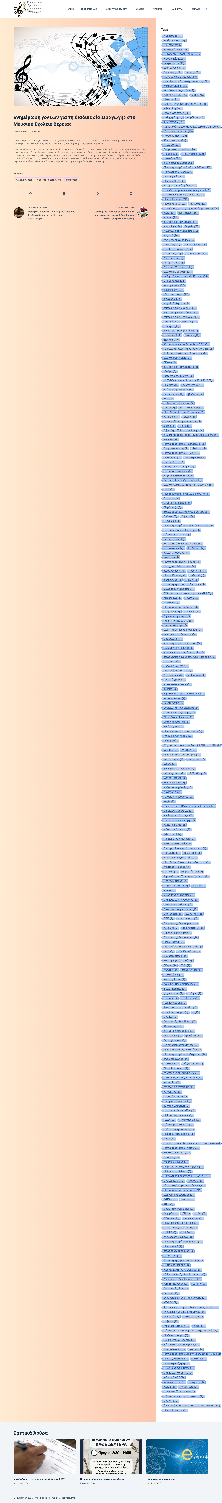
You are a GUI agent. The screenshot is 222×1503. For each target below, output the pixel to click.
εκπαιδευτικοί (173, 394)
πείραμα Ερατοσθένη (178, 389)
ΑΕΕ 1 (169, 1386)
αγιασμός (172, 244)
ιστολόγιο (171, 1063)
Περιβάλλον (173, 262)
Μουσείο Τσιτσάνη (176, 1325)
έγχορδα (171, 1213)
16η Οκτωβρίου (189, 951)
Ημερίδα (170, 384)
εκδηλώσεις (172, 1035)
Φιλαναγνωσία (175, 85)
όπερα (189, 416)
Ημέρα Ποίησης (175, 575)
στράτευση (172, 1255)
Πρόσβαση (172, 457)
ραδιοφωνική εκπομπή (179, 1129)
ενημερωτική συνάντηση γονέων (184, 1297)
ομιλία (169, 407)
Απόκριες (171, 416)
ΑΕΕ (169, 212)
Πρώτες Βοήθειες (175, 1358)
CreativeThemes (68, 1497)
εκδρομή (197, 575)
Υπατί (199, 1325)
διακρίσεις (173, 72)
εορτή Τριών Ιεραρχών (179, 466)
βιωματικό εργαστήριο (180, 149)
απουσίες (171, 1157)
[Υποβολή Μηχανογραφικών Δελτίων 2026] (45, 1456)
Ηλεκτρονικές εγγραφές (161, 1478)
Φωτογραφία (173, 1026)
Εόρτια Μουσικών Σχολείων (182, 529)
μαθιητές (171, 1400)
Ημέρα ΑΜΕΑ (174, 180)
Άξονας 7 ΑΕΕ (174, 1377)
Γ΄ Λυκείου (172, 520)
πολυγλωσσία (189, 1119)
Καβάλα (170, 1321)
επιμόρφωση (195, 244)
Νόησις (170, 965)
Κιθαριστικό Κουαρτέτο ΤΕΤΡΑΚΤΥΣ (186, 1176)
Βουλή (191, 579)
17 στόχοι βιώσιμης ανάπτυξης (183, 1396)
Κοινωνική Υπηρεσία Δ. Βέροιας (184, 1185)
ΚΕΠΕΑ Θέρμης (175, 1002)
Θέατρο (171, 99)
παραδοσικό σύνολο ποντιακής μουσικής (189, 656)
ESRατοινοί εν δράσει (178, 403)
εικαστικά (171, 557)
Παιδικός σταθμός (176, 1335)
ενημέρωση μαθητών (178, 1236)
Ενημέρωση (36, 132)
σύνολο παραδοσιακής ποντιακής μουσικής (190, 434)
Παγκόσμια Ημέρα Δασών (181, 607)
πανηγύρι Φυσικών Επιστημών (184, 652)
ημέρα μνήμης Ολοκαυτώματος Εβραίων (189, 806)
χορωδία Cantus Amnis (179, 768)
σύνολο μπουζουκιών (178, 1124)
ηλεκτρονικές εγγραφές (179, 712)
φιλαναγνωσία (174, 773)
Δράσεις (140, 9)
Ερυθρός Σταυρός (176, 1012)
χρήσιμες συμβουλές (178, 787)
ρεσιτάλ (170, 998)
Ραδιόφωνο (174, 40)
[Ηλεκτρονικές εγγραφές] (177, 1456)
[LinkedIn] (131, 193)
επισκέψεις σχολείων (178, 810)
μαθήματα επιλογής (177, 1101)
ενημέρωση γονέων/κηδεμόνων (184, 1311)
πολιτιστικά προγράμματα (181, 366)
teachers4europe (175, 625)
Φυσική (171, 153)
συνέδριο (192, 611)
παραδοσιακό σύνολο (178, 475)
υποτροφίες (172, 913)
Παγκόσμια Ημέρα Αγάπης (181, 1147)
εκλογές (198, 1358)
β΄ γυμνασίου (193, 1063)
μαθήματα (193, 1035)
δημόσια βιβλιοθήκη (177, 932)
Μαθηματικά (173, 258)
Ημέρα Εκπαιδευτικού (178, 1133)
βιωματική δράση (176, 448)
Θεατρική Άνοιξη (191, 407)
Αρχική (71, 9)
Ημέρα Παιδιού (174, 782)
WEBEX (188, 749)
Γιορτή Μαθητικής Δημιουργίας (183, 1166)
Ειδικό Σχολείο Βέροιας (179, 1339)
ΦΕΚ (168, 1204)
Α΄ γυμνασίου (174, 285)
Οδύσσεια (171, 1218)
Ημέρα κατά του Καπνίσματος (183, 731)
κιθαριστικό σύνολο (177, 829)
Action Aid (171, 1082)
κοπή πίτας (196, 759)
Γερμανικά (172, 611)
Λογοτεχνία (174, 58)
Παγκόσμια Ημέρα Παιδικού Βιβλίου (187, 167)
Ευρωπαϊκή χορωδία (177, 471)
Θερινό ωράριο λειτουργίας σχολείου (102, 1478)
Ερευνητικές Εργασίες (178, 1194)
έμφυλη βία (172, 597)
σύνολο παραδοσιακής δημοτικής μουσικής (190, 1330)
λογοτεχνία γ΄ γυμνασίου (180, 1007)
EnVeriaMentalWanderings (181, 1044)
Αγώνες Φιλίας (174, 824)
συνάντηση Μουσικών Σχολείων (184, 584)
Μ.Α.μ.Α (170, 970)
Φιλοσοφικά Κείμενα (177, 904)
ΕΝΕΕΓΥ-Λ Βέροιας (177, 1152)
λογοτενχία (172, 792)
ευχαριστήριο (173, 759)
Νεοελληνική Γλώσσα (178, 717)
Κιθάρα (170, 371)
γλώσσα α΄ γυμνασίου (178, 895)
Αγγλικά (171, 235)
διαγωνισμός (173, 674)
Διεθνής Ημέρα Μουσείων (180, 984)
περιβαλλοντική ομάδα (179, 185)
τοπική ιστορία (174, 1382)
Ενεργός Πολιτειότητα (178, 647)
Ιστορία (192, 335)
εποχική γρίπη (174, 679)
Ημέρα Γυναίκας (175, 1410)
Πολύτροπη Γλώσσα (177, 1171)
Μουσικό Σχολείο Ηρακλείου (182, 1279)
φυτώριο (170, 740)
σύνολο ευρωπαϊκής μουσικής (184, 194)
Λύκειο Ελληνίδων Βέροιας (181, 1344)
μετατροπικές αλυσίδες (179, 1110)
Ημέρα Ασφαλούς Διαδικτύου (182, 1049)
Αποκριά (171, 927)
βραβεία (170, 871)
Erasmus (171, 602)
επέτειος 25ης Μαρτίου (179, 307)
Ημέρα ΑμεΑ (173, 1246)
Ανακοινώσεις (23, 179)
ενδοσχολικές (173, 548)
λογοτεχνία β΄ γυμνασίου (181, 230)
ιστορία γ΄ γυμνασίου (178, 796)
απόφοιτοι (172, 298)
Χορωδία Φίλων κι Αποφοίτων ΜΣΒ (186, 344)
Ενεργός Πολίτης (175, 665)
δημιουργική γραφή (177, 616)
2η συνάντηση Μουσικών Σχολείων (186, 876)
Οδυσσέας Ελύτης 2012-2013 (182, 1077)
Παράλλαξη (172, 507)
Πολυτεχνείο (173, 176)
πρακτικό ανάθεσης (177, 684)
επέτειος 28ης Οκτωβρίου (181, 316)
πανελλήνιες (193, 1218)
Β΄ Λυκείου (196, 548)
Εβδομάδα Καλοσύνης (178, 1368)
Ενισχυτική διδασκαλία (179, 566)
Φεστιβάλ (172, 158)
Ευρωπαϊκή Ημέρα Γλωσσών (182, 543)
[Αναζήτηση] (207, 9)
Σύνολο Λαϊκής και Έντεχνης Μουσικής (188, 484)
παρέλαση (194, 913)
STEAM (170, 1199)
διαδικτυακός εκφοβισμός (180, 1227)
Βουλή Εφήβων (174, 988)
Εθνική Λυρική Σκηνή (178, 960)
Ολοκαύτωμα (193, 1316)
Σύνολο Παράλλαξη (178, 271)
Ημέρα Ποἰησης (175, 199)
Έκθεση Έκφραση (176, 1105)
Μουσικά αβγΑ (175, 135)
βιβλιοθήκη (197, 773)
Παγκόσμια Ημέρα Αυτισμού (182, 1190)
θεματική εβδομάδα (177, 502)
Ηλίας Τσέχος (173, 941)
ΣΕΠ (168, 918)
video (198, 94)
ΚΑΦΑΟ (170, 1302)
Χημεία (199, 885)
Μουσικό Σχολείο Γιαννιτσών (182, 946)
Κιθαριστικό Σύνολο (178, 171)
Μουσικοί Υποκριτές (178, 267)
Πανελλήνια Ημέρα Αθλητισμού (184, 412)
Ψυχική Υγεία (173, 461)
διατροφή (197, 1382)
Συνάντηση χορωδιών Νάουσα (183, 1260)
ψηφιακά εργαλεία (176, 721)
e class (189, 321)
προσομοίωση (174, 570)
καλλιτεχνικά (173, 726)
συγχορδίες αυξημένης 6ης (181, 1073)
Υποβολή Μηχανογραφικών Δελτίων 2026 (39, 1478)
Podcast (199, 448)
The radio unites (175, 881)
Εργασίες (171, 339)
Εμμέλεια (195, 117)
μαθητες (194, 993)
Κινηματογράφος (176, 294)
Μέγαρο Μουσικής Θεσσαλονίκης (185, 848)
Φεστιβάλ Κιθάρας (176, 866)
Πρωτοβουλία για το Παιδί (180, 1222)
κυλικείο (199, 1283)
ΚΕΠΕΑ (170, 1232)
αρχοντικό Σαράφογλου (179, 1391)
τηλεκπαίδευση (174, 698)
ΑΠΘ (168, 951)
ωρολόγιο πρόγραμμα (178, 1087)
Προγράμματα (174, 203)
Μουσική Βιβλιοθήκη (177, 670)
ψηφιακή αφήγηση (176, 1363)
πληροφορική (194, 457)
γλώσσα (195, 1180)
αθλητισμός (172, 579)
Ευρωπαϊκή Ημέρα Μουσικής (182, 629)
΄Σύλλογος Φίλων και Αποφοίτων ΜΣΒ (188, 348)
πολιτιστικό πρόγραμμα (180, 221)
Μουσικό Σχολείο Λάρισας (181, 923)
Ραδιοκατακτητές (177, 113)
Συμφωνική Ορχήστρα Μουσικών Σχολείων (191, 1307)
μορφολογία (173, 638)
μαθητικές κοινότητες (178, 1372)
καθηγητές (173, 117)
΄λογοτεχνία (188, 1386)
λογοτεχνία (197, 570)
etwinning (172, 226)
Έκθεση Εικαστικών (177, 843)
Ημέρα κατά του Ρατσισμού (181, 754)
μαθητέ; (170, 1016)
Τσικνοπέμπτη (193, 927)
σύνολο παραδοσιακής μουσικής (186, 81)
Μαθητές (71, 179)
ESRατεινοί (188, 212)
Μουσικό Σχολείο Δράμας (180, 937)
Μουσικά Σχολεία (176, 1288)
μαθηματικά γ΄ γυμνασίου (180, 899)
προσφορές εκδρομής (178, 1251)
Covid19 (170, 749)
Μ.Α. (185, 965)
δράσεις (170, 516)
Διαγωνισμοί (174, 63)
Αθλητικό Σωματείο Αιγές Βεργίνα (186, 276)
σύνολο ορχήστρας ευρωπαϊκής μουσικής (190, 208)
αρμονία (197, 203)
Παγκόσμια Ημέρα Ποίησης (181, 561)
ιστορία (196, 1349)
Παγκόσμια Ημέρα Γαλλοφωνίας (184, 1054)
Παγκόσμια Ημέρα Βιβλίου (181, 452)
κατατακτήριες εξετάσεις (180, 312)
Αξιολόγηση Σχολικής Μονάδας (183, 693)
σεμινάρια (171, 661)
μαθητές (172, 45)
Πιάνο (185, 425)
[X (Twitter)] (64, 193)
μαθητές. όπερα (175, 955)
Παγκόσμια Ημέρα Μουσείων (182, 1241)
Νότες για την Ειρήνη (178, 375)
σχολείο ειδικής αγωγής (179, 820)
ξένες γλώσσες (174, 1040)
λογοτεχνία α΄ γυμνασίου (181, 330)
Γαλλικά (171, 321)
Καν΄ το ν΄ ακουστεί (178, 131)
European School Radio (182, 54)
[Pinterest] (97, 193)
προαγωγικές (191, 970)
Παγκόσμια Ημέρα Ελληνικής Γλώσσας (188, 525)
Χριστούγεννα (175, 140)
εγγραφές (171, 1316)
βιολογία (195, 394)
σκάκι (200, 1213)
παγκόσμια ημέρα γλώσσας (182, 643)
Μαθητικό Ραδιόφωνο (178, 620)
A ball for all (172, 834)
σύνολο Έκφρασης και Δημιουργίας (187, 190)
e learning (173, 108)
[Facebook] (30, 193)
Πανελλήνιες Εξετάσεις (180, 76)
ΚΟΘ (168, 489)
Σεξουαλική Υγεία (176, 885)
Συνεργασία (173, 122)
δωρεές (192, 226)
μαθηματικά (196, 674)
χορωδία (171, 439)
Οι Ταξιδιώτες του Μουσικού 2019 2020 (188, 380)
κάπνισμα (171, 852)
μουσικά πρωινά (175, 1096)
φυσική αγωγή (174, 539)
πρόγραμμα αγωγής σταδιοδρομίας (186, 511)
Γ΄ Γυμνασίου (196, 253)
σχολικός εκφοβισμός (179, 239)
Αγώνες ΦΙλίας (174, 979)
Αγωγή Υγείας (192, 384)
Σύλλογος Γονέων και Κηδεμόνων (185, 353)
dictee (169, 425)
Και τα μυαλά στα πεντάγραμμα (185, 103)
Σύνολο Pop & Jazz (177, 357)
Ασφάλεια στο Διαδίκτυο (179, 634)
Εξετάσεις (172, 335)
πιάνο (169, 890)
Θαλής (169, 763)
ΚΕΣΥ (169, 1119)
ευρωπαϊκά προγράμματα (181, 707)
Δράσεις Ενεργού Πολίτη (180, 857)
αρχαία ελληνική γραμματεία (182, 421)
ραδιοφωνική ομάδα (178, 162)
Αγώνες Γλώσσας (176, 552)
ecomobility (173, 289)
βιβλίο (187, 516)
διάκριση (171, 498)
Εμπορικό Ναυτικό (176, 1265)
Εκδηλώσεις (174, 67)
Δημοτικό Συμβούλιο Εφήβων (182, 480)
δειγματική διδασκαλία (178, 1030)
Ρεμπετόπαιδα (192, 871)
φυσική (170, 689)
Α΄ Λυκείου (172, 1091)
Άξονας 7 (171, 1293)
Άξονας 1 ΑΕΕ (175, 94)
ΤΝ (186, 1213)
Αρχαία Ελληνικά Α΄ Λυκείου (182, 1269)
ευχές (169, 801)
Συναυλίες (172, 253)
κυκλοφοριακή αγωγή (178, 815)
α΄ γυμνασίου (187, 918)
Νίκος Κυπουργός (176, 1068)
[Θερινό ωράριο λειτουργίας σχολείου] (111, 1456)
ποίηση (170, 217)
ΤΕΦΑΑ (187, 1232)
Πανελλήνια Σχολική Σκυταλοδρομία (186, 862)
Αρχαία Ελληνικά (176, 303)
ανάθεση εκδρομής (177, 248)
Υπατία (188, 1199)
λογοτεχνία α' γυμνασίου (180, 909)
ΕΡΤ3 (169, 1138)
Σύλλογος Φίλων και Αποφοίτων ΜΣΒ (187, 593)
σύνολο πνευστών (176, 534)
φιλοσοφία (192, 852)
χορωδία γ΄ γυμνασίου (178, 1208)
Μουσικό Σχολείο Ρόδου (179, 1021)
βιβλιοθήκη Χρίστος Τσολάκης (183, 430)
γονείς (193, 72)
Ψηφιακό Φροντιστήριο (179, 838)
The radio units (174, 1349)
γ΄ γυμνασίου (173, 993)
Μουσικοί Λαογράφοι (177, 735)
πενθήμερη (190, 998)
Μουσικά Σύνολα (175, 1162)
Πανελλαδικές (193, 153)
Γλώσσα (171, 144)
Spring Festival (174, 778)
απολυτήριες (173, 974)
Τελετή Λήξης (173, 703)
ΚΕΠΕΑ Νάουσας (175, 1283)
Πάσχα (170, 362)
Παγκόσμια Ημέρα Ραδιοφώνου (184, 443)
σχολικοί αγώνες (175, 1058)
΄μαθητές (171, 326)
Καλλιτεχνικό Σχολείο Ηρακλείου (184, 1274)
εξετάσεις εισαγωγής (49, 179)
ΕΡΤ (168, 398)
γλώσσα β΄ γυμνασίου (178, 588)
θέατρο (192, 597)
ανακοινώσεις (174, 1180)
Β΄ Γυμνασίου (174, 280)
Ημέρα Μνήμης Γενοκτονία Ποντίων (186, 493)
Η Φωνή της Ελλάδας (178, 1115)
